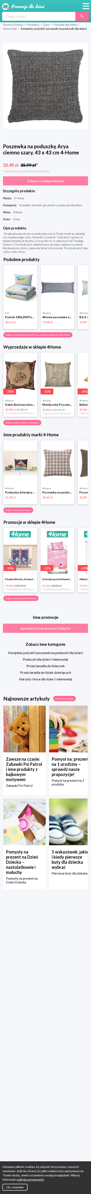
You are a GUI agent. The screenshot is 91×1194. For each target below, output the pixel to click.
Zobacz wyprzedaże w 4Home (22, 422)
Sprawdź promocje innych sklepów (45, 628)
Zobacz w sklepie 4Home (45, 181)
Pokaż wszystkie (64, 698)
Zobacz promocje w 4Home (21, 598)
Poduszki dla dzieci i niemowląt (45, 659)
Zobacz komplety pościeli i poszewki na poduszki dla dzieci (38, 334)
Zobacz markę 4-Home (18, 510)
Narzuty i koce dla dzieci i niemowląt (45, 679)
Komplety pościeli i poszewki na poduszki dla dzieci (45, 653)
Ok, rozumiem (15, 1187)
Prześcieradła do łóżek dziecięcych (45, 672)
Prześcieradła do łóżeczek (45, 666)
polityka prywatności (30, 1179)
